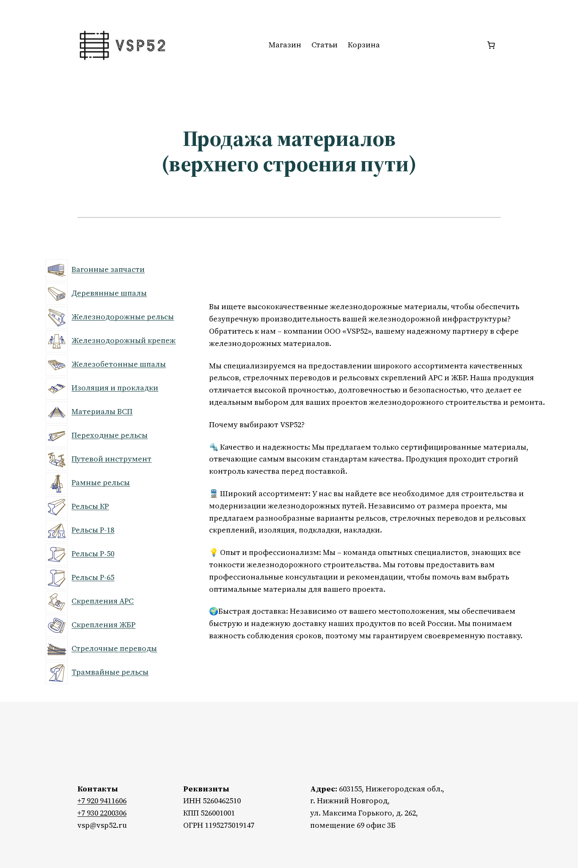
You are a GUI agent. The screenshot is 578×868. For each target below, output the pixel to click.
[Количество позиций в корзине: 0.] (491, 45)
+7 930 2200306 (102, 813)
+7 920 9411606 (102, 800)
